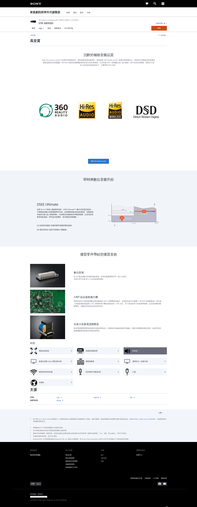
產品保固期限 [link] (70, 458)
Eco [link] (102, 455)
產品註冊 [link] (68, 455)
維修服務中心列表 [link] (71, 467)
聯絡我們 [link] (164, 478)
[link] (35, 3)
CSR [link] (102, 461)
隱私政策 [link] (40, 494)
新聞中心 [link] (139, 455)
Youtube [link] (104, 458)
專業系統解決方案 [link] (136, 478)
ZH (38, 484)
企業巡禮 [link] (147, 478)
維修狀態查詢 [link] (70, 464)
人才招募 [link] (156, 478)
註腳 (160, 413)
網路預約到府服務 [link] (71, 461)
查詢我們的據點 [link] (35, 455)
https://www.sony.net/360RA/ (145, 419)
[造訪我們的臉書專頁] (159, 484)
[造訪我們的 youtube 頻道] (164, 484)
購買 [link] (159, 28)
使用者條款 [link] (33, 494)
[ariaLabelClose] (163, 3)
